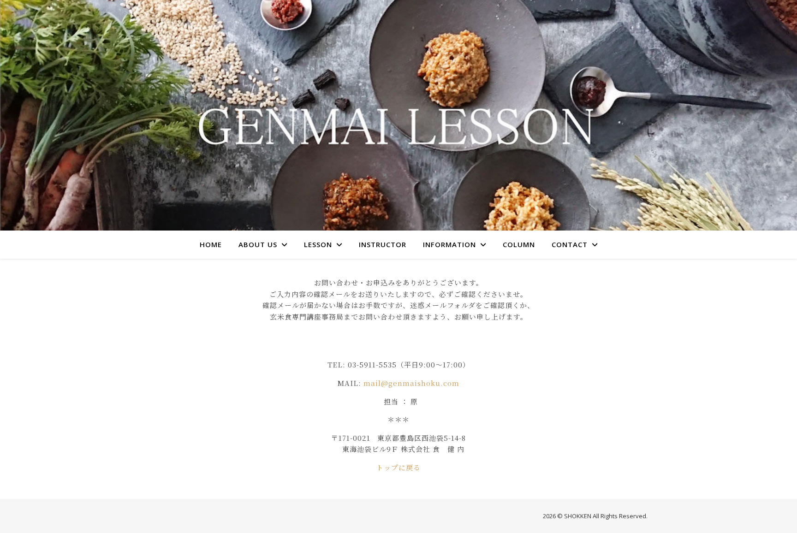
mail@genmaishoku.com (411, 383)
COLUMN (519, 244)
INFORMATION (449, 244)
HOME (211, 244)
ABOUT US (257, 244)
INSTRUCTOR (382, 244)
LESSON (318, 244)
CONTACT (570, 244)
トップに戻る (398, 467)
